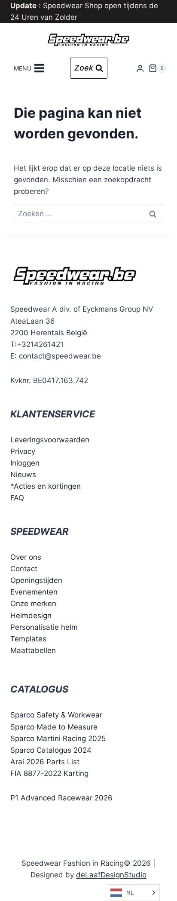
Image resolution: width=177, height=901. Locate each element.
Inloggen (25, 463)
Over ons (25, 557)
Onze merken (33, 603)
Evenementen (34, 592)
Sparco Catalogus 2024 (51, 750)
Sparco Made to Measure (54, 727)
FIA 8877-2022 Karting (49, 773)
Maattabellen (33, 650)
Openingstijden (36, 580)
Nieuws (23, 474)
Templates (28, 638)
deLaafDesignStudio (111, 874)
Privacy (22, 451)
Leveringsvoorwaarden (49, 439)
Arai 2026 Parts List (44, 761)
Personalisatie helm (44, 627)
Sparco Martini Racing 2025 (58, 738)
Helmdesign (31, 615)
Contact (23, 568)
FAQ (17, 497)
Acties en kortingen (47, 486)
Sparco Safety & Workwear (56, 715)
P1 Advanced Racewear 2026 (61, 798)
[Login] (140, 68)
